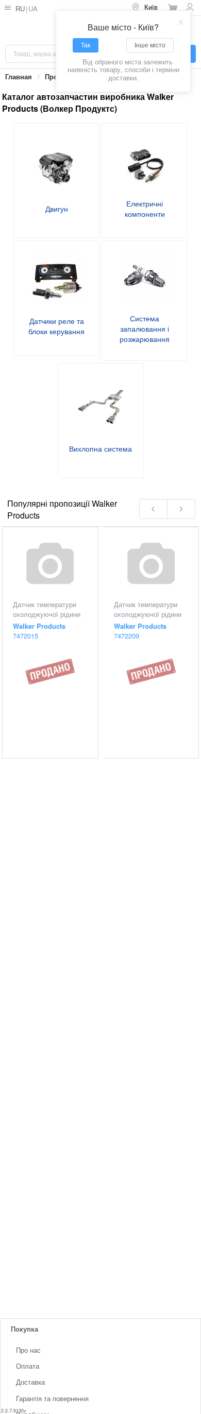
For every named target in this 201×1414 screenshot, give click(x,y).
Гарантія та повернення (52, 1398)
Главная (18, 76)
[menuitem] (145, 7)
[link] (18, 77)
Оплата (27, 1366)
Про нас (28, 1350)
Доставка (30, 1382)
